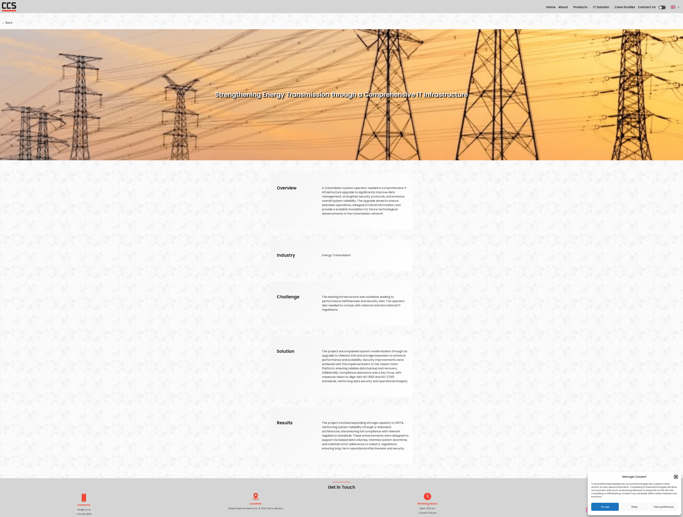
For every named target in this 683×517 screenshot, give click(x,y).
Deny (634, 506)
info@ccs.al (83, 509)
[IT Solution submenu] (611, 7)
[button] (676, 477)
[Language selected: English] (675, 8)
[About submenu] (569, 7)
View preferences (664, 506)
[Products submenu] (589, 7)
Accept (605, 506)
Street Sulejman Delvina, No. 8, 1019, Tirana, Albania (255, 508)
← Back (7, 23)
